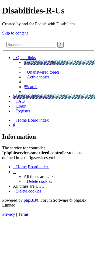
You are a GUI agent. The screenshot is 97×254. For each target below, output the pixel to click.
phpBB (30, 200)
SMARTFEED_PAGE (43, 62)
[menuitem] (42, 72)
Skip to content (15, 33)
